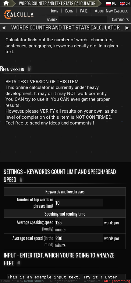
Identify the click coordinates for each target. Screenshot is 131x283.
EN (127, 3)
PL (113, 3)
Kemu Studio (34, 281)
